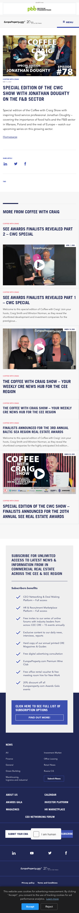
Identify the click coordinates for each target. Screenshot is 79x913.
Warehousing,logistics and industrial (17, 778)
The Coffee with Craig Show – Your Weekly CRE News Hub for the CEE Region (37, 386)
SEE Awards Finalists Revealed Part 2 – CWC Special (38, 231)
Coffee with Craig (11, 79)
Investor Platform (56, 801)
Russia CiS (49, 771)
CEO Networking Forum (39, 816)
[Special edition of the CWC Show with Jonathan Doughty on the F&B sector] (39, 55)
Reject (49, 906)
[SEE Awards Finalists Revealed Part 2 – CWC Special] (39, 265)
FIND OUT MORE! (39, 717)
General (9, 764)
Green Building (13, 771)
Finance (9, 758)
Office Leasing (51, 758)
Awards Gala (14, 801)
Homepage (10, 137)
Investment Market (53, 752)
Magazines (12, 809)
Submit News (53, 778)
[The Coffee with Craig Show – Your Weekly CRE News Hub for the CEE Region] (39, 349)
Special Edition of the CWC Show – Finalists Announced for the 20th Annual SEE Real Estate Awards (36, 511)
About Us (12, 794)
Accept (30, 906)
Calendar (50, 794)
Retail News (49, 764)
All (7, 752)
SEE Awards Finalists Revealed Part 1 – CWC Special (39, 300)
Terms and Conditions (48, 883)
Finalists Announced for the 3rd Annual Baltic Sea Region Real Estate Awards (35, 430)
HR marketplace (54, 809)
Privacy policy (28, 883)
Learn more (52, 898)
